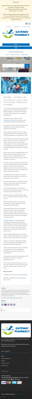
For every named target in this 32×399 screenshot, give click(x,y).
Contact (3, 360)
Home (7, 54)
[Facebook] (26, 24)
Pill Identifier (16, 26)
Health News (9, 69)
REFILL (16, 44)
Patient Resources (14, 54)
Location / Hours (26, 26)
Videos (18, 69)
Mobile (2, 356)
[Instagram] (29, 24)
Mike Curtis (14, 133)
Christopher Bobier (8, 220)
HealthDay (11, 298)
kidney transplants (22, 274)
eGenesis (21, 120)
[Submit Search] (27, 66)
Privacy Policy (4, 365)
